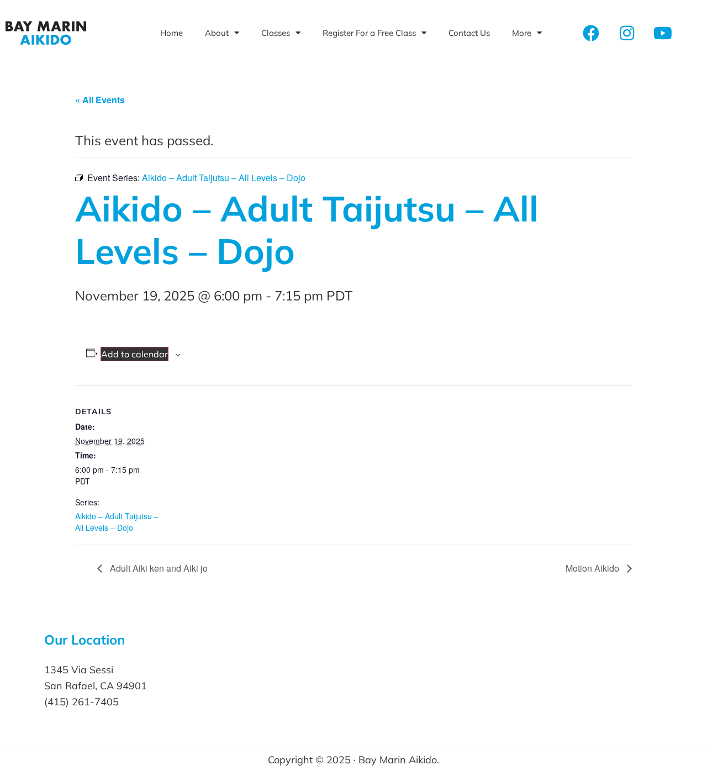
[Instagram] (626, 33)
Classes (275, 33)
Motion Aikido (593, 568)
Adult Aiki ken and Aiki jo (158, 568)
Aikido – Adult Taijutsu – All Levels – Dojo (117, 521)
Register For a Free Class (369, 33)
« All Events (100, 99)
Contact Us (469, 33)
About (217, 33)
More (521, 33)
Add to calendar (134, 354)
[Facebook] (591, 33)
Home (171, 33)
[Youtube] (662, 33)
